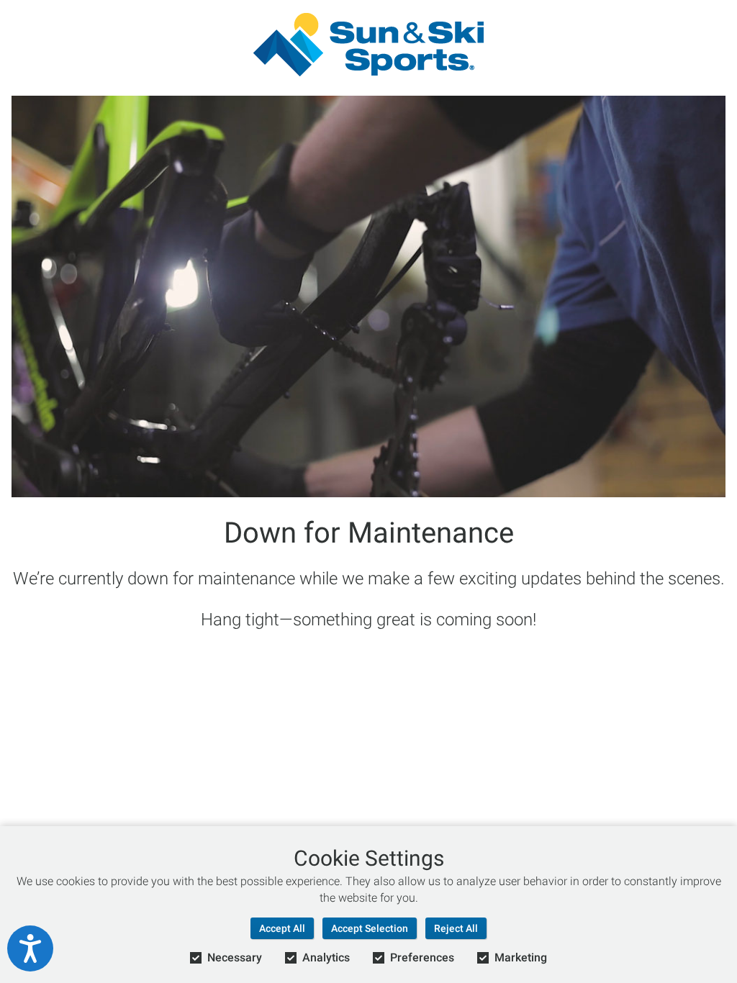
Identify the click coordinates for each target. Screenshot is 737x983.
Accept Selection (369, 928)
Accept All (282, 928)
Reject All (456, 928)
